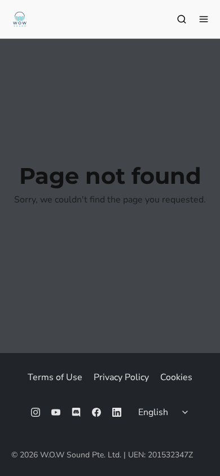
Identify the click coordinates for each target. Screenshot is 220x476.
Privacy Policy (121, 377)
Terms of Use (55, 377)
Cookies (176, 377)
